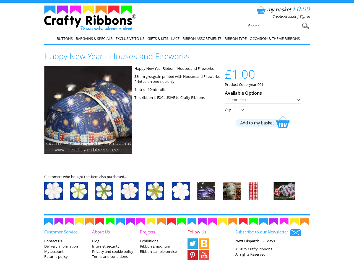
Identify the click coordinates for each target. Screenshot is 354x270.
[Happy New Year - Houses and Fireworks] (88, 152)
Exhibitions (149, 240)
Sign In (305, 16)
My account (54, 251)
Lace (175, 38)
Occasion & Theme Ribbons (275, 38)
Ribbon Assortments (202, 38)
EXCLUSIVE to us (130, 38)
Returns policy (56, 256)
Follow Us (197, 232)
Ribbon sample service (158, 251)
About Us (101, 232)
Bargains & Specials (94, 38)
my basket (288, 9)
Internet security (105, 246)
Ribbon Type (236, 38)
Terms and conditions (110, 256)
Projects (147, 232)
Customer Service (60, 232)
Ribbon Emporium (155, 246)
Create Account (284, 16)
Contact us (53, 240)
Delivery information (61, 246)
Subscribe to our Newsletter (262, 232)
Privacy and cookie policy (112, 251)
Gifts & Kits (157, 38)
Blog (95, 240)
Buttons (65, 38)
